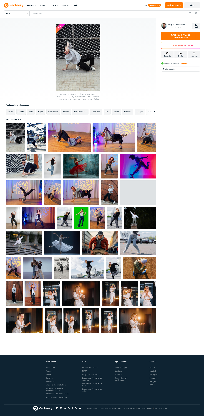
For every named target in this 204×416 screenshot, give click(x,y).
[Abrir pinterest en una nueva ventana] (69, 408)
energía (140, 112)
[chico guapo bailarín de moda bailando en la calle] (139, 268)
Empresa (49, 378)
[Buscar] (190, 13)
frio (107, 112)
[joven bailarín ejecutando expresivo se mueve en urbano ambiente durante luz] (64, 218)
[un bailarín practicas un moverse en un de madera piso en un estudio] (69, 137)
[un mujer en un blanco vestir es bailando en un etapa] (62, 243)
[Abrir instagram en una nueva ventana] (61, 408)
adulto (21, 112)
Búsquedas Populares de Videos (92, 390)
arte (31, 112)
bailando (127, 112)
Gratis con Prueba (180, 35)
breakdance (53, 112)
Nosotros (118, 374)
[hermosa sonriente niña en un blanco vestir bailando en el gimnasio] (51, 293)
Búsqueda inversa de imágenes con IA (54, 389)
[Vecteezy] (13, 5)
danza (116, 112)
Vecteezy (49, 371)
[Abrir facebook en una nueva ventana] (57, 408)
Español (152, 371)
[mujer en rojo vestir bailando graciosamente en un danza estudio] (81, 166)
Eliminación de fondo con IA (57, 394)
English (152, 367)
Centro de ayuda (121, 367)
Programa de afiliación (91, 374)
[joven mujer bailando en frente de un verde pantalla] (81, 218)
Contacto (118, 371)
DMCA (84, 371)
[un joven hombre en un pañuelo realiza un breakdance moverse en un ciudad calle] (24, 166)
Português (153, 374)
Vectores (30, 5)
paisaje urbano (80, 112)
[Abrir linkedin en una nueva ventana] (65, 408)
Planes (144, 5)
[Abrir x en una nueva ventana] (76, 408)
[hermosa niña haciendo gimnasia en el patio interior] (61, 268)
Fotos (42, 5)
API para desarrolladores (56, 385)
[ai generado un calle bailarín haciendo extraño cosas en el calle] (100, 243)
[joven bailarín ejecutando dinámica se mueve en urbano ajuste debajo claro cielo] (87, 268)
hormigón (96, 112)
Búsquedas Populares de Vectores (92, 379)
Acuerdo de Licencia (90, 367)
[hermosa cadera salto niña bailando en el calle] (140, 218)
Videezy (49, 374)
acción (10, 112)
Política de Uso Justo (161, 408)
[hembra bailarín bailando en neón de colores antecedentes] (138, 166)
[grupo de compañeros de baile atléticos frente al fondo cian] (37, 268)
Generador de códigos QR (56, 397)
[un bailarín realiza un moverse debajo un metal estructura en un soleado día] (36, 137)
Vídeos (53, 5)
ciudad (66, 112)
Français (152, 381)
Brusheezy (50, 367)
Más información (169, 69)
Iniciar (192, 5)
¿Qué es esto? (184, 63)
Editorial (65, 5)
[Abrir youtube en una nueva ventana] (80, 408)
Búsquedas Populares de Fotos (92, 384)
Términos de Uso (129, 408)
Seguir (196, 27)
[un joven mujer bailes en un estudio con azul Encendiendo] (38, 218)
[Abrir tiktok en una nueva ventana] (72, 408)
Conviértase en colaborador (121, 379)
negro (40, 112)
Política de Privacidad (144, 408)
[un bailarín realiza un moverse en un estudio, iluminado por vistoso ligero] (52, 192)
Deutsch (152, 378)
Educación (50, 381)
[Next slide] (152, 112)
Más (76, 5)
